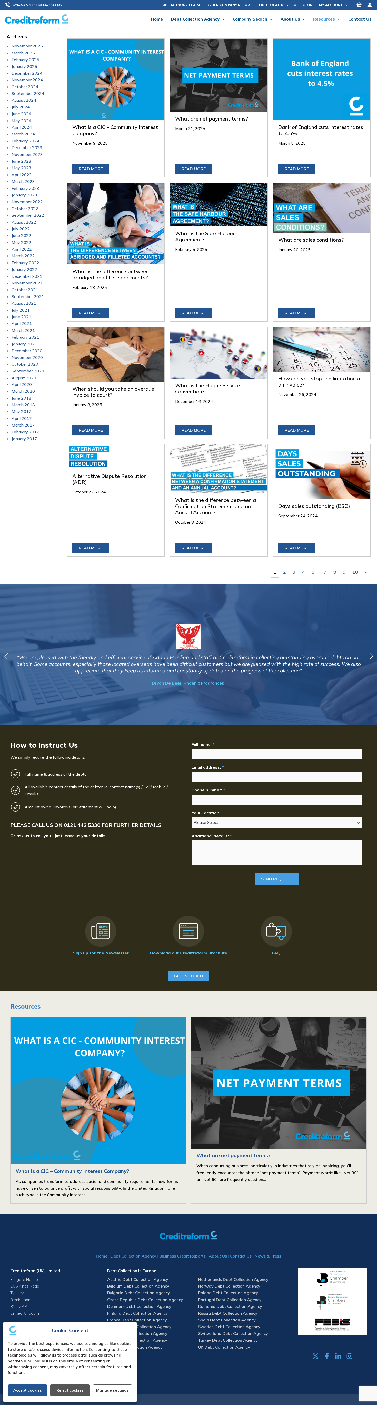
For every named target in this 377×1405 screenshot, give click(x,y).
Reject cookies (70, 1390)
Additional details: (212, 835)
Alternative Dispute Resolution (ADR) (109, 479)
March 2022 (23, 255)
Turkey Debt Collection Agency (228, 1340)
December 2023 (27, 147)
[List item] (315, 1356)
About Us (218, 1256)
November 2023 (27, 154)
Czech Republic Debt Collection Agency (145, 1299)
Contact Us (241, 1256)
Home (101, 1256)
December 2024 (27, 73)
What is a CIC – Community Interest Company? (115, 130)
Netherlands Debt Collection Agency (233, 1279)
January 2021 (24, 344)
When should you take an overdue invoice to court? (113, 391)
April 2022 (22, 249)
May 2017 (21, 411)
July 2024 (21, 107)
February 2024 (25, 140)
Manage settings (112, 1390)
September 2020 (28, 370)
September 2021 (28, 296)
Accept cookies (27, 1390)
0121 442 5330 (82, 825)
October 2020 (25, 364)
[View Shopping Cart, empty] (359, 5)
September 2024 (28, 93)
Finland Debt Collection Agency (137, 1313)
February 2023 (25, 188)
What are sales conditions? (311, 239)
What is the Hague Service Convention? (207, 388)
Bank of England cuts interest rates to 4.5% (320, 130)
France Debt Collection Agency (137, 1319)
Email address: (208, 767)
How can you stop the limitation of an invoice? (320, 381)
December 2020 (27, 350)
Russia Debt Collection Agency (227, 1313)
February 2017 (25, 431)
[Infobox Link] (101, 936)
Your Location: (206, 812)
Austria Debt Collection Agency (137, 1279)
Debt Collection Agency (133, 1256)
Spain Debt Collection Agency (227, 1319)
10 (355, 572)
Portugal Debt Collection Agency (230, 1299)
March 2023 (23, 181)
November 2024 (27, 79)
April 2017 (22, 418)
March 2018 (23, 404)
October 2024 (25, 86)
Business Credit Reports (182, 1256)
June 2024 (21, 113)
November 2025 (27, 45)
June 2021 (21, 316)
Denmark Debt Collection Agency (139, 1306)
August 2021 (24, 303)
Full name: (203, 744)
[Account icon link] (369, 5)
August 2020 (24, 377)
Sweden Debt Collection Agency (229, 1326)
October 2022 (25, 208)
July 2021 (21, 310)
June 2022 (21, 235)
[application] (345, 5)
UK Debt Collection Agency (224, 1347)
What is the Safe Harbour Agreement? (206, 236)
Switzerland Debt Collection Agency (233, 1333)
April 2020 (22, 384)
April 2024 (22, 127)
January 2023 (24, 194)
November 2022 (27, 201)
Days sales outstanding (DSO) (314, 506)
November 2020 (27, 357)
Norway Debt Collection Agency (229, 1286)
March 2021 (23, 330)
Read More (91, 168)
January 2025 (24, 66)
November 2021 (27, 282)
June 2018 (21, 398)
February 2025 (25, 59)
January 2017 (24, 438)
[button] (36, 5)
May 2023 (21, 167)
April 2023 (22, 174)
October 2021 (25, 289)
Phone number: (208, 790)
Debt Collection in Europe (131, 1270)
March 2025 (23, 52)
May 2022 (21, 242)
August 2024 (24, 100)
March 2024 (23, 133)
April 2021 (22, 323)
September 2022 (28, 215)
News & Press (268, 1256)
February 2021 (25, 337)
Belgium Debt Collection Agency (138, 1286)
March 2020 (23, 391)
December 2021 (27, 276)
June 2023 (21, 161)
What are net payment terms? (211, 118)
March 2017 (23, 425)
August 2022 (24, 222)
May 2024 (21, 120)
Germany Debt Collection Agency (139, 1326)
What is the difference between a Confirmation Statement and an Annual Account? (215, 506)
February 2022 (25, 262)
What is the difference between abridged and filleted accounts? (110, 274)
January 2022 (24, 269)
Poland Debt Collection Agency (228, 1292)
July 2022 (21, 228)
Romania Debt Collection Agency (230, 1306)
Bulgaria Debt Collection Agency (138, 1292)
